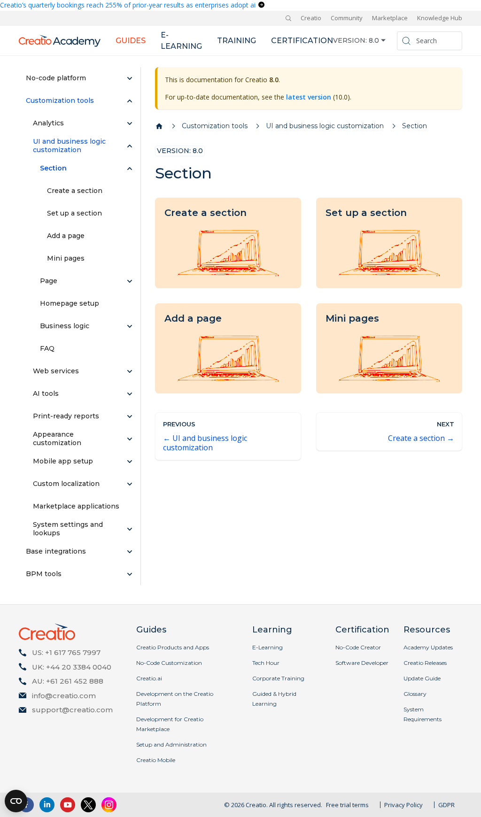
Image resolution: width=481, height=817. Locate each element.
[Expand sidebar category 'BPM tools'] (129, 574)
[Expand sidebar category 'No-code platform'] (129, 78)
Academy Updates (428, 647)
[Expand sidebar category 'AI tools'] (129, 394)
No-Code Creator (358, 647)
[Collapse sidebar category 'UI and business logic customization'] (129, 146)
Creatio (311, 18)
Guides (131, 40)
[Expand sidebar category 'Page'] (129, 281)
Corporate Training (278, 678)
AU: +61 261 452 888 (67, 681)
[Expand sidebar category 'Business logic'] (129, 326)
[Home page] (159, 126)
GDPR (446, 805)
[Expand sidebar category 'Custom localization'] (129, 484)
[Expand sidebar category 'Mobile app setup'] (129, 461)
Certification (302, 40)
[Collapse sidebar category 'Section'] (129, 168)
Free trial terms (347, 805)
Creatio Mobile (155, 759)
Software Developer (361, 662)
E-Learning (267, 647)
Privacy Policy (403, 805)
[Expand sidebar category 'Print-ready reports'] (129, 416)
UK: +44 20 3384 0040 (71, 667)
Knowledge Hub (439, 18)
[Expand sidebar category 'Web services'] (129, 371)
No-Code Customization (169, 662)
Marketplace (390, 18)
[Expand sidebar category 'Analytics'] (129, 123)
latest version (308, 96)
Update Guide (422, 678)
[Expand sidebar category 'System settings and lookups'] (129, 529)
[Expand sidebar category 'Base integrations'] (129, 551)
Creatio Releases (425, 662)
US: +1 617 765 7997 (66, 652)
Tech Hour (265, 662)
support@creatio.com (72, 709)
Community (347, 18)
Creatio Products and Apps (172, 647)
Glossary (415, 693)
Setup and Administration (171, 744)
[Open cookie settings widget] (16, 801)
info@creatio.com (64, 695)
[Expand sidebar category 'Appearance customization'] (129, 439)
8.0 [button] (374, 40)
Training (236, 40)
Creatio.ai (149, 678)
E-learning (181, 41)
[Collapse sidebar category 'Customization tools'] (129, 101)
